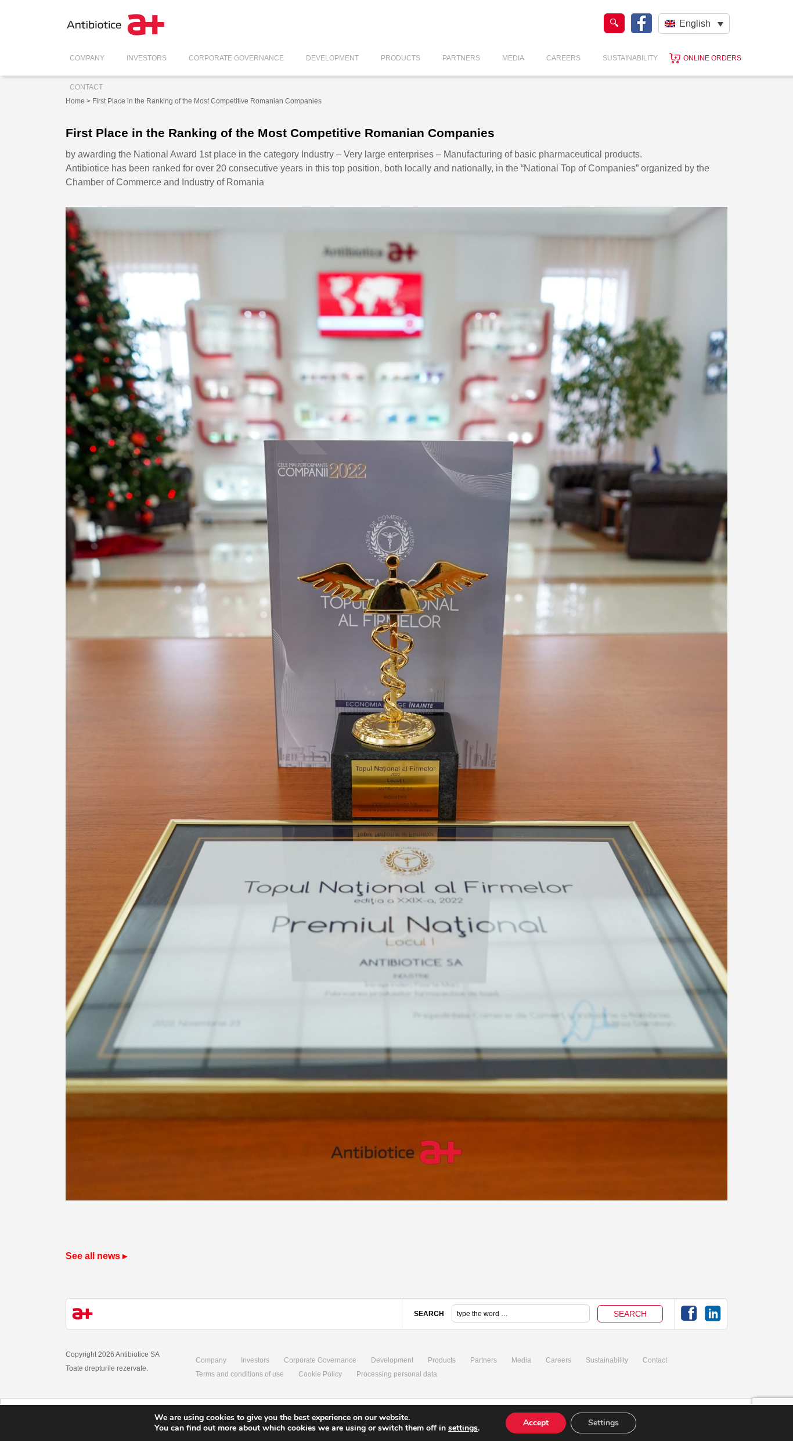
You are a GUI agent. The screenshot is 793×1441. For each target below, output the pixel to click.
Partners (461, 58)
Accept (536, 1422)
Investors (147, 58)
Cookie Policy (320, 1374)
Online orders (712, 58)
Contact (86, 87)
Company (87, 58)
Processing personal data (396, 1374)
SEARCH (429, 1314)
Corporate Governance (236, 58)
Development (332, 58)
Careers (563, 58)
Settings (603, 1422)
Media (513, 58)
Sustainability (630, 58)
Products (400, 58)
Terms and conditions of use (240, 1374)
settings (463, 1428)
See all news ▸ (96, 1256)
